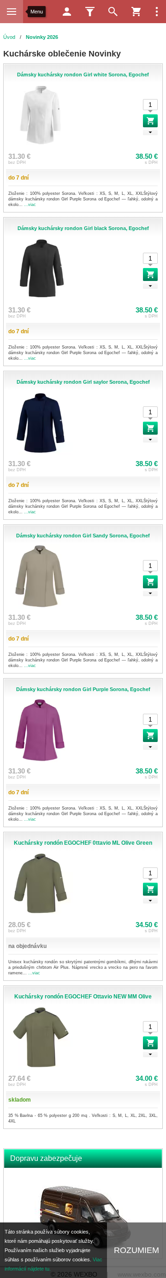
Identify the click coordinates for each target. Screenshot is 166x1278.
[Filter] (89, 11)
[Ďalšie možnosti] (157, 11)
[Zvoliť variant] (150, 120)
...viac (30, 204)
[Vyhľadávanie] (113, 11)
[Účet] (66, 11)
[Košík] (136, 11)
